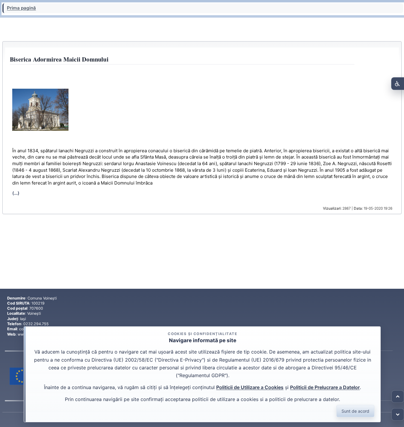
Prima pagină (21, 8)
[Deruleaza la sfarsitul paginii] (397, 414)
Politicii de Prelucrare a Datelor (325, 387)
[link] (22, 376)
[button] (40, 110)
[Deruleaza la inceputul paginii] (397, 396)
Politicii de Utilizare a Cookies (249, 387)
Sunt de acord (355, 411)
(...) (15, 193)
